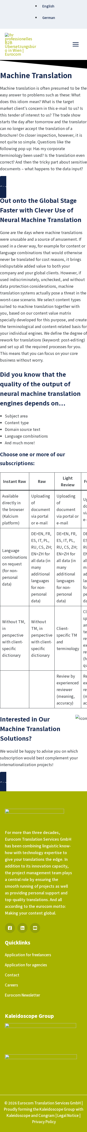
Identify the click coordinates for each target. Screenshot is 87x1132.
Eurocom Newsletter (22, 994)
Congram (46, 1115)
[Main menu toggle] (75, 44)
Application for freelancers (28, 954)
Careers (11, 984)
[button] (43, 187)
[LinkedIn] (22, 928)
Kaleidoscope (18, 1115)
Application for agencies (26, 964)
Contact (12, 974)
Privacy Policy (44, 1121)
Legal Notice (68, 1115)
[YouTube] (35, 928)
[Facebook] (10, 928)
